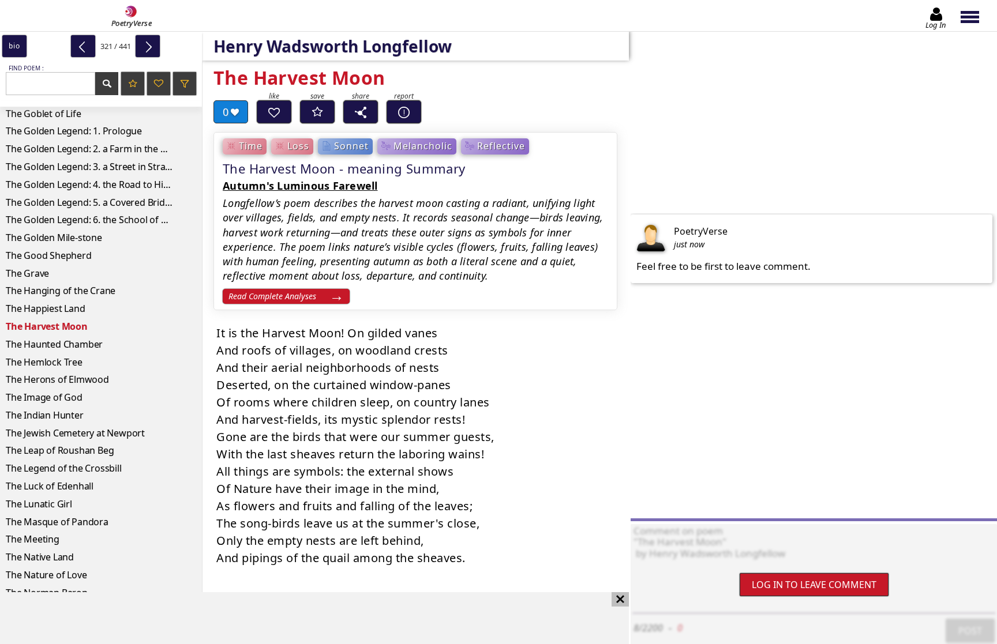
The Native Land (40, 557)
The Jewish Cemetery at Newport (75, 433)
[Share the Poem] (360, 111)
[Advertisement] (303, 618)
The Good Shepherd (49, 255)
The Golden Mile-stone (54, 237)
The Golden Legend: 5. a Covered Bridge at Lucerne (104, 202)
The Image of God (44, 397)
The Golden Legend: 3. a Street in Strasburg (98, 166)
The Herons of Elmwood (57, 379)
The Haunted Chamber (54, 344)
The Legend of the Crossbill (64, 468)
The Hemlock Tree (44, 362)
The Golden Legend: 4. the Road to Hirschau (99, 184)
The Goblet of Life (43, 113)
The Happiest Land (45, 308)
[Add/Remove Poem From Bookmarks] (317, 111)
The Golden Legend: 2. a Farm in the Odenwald (104, 148)
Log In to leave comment (814, 584)
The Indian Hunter (45, 415)
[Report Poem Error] (404, 111)
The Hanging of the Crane (60, 290)
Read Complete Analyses (272, 296)
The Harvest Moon (47, 326)
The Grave (27, 273)
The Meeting (32, 539)
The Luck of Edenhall (49, 486)
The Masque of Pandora (57, 521)
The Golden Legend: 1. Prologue (74, 131)
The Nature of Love (46, 574)
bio (14, 46)
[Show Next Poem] (148, 46)
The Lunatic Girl (39, 504)
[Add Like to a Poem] (274, 111)
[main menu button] (975, 15)
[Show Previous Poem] (83, 46)
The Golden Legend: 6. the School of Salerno (99, 219)
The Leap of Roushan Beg (60, 450)
